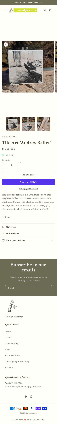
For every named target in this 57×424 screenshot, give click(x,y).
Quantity (6, 160)
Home (8, 332)
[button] (5, 10)
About (8, 338)
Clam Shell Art (12, 356)
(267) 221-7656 (15, 383)
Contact (9, 367)
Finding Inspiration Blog (17, 362)
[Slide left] (3, 124)
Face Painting (12, 344)
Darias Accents (31, 413)
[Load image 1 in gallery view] (13, 124)
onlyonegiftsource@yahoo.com (24, 386)
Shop (7, 350)
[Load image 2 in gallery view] (28, 124)
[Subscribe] (49, 288)
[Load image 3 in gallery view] (43, 124)
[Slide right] (54, 124)
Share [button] (7, 217)
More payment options (28, 189)
